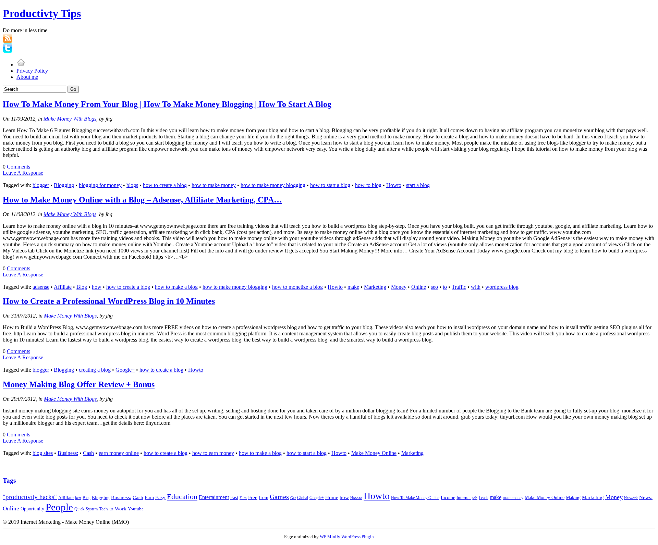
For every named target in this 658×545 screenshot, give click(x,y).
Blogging (64, 185)
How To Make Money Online (415, 497)
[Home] (20, 64)
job (474, 498)
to (445, 287)
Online (418, 287)
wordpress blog (502, 287)
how (96, 287)
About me (27, 77)
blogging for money (100, 185)
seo (434, 287)
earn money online (119, 453)
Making (573, 497)
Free (252, 497)
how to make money (214, 185)
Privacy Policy (32, 71)
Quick (79, 509)
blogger (41, 185)
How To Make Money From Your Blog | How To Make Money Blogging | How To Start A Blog (167, 104)
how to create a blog (165, 185)
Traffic (459, 287)
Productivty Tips (42, 13)
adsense (41, 287)
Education (182, 496)
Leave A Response (23, 173)
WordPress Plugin (357, 536)
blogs (132, 185)
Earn (149, 497)
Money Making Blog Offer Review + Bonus (79, 384)
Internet (463, 497)
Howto (393, 185)
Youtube (136, 509)
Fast (234, 497)
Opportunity (32, 508)
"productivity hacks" (30, 496)
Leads (483, 497)
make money (513, 498)
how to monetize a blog (297, 287)
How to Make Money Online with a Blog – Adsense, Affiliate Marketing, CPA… (142, 199)
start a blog (418, 185)
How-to (356, 498)
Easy (160, 497)
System (92, 509)
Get (293, 498)
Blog (81, 287)
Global (302, 498)
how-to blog (368, 185)
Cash (88, 453)
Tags (10, 480)
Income (448, 497)
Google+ (125, 370)
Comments (18, 167)
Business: (68, 453)
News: (646, 497)
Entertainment (214, 497)
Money (398, 287)
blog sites (43, 453)
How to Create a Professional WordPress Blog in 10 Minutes (109, 301)
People (59, 506)
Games (279, 496)
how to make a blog (176, 287)
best (78, 498)
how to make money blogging (273, 185)
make (353, 287)
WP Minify (330, 536)
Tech (103, 509)
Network (631, 498)
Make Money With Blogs (70, 119)
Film (243, 498)
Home (331, 497)
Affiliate (63, 287)
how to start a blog (330, 185)
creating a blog (95, 370)
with (475, 287)
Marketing (375, 287)
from (263, 497)
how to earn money (213, 453)
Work (120, 508)
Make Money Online (374, 453)
